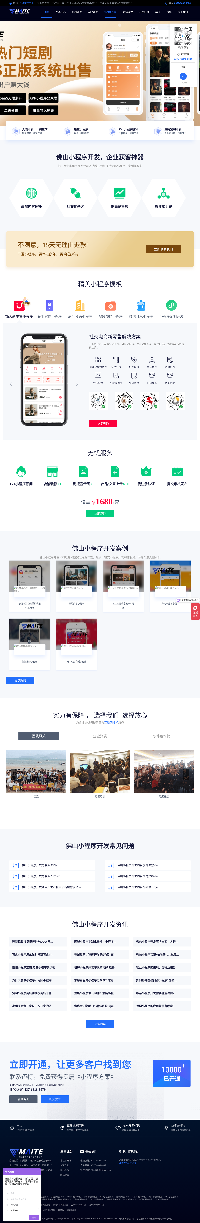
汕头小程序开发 (155, 1197)
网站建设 (128, 12)
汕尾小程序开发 (162, 1200)
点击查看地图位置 (128, 1163)
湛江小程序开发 (171, 1197)
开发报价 (144, 12)
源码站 (61, 1210)
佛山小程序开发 (74, 1197)
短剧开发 (77, 12)
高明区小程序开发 (96, 1205)
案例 (157, 12)
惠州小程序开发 (122, 1197)
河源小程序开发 (129, 1200)
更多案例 (20, 680)
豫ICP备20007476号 (82, 1219)
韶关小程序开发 (113, 1200)
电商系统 (64, 1170)
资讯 (169, 12)
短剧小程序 (71, 1210)
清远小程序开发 (81, 1200)
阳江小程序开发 (97, 1200)
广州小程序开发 (41, 1197)
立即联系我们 (163, 249)
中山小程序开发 (90, 1197)
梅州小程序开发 (64, 1200)
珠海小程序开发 (106, 1197)
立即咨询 (103, 423)
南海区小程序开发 (60, 1205)
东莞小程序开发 (57, 1197)
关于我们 (183, 12)
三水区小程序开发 (78, 1205)
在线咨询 (23, 1099)
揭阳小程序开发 (48, 1200)
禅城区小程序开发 (42, 1205)
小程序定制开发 (48, 1210)
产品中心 (61, 12)
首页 (46, 12)
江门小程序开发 (139, 1197)
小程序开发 (110, 12)
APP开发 (93, 12)
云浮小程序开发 (145, 1200)
